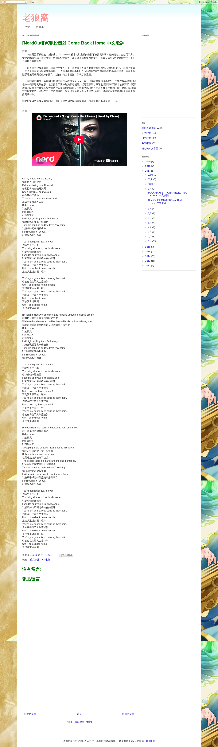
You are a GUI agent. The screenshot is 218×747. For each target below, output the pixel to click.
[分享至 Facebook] (68, 555)
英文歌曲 (34, 559)
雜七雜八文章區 (150, 148)
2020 (148, 161)
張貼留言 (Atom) (83, 722)
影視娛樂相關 (149, 128)
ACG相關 (46, 559)
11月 (150, 179)
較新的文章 (30, 714)
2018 (148, 166)
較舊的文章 (128, 714)
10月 (151, 184)
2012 (148, 265)
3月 (150, 232)
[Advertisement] (79, 680)
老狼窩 (35, 18)
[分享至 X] (65, 555)
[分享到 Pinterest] (71, 555)
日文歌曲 (146, 138)
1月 (150, 241)
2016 (148, 247)
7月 (150, 213)
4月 (150, 227)
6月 (150, 218)
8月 (150, 209)
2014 (148, 256)
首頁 (79, 714)
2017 (148, 171)
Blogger (150, 741)
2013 (148, 261)
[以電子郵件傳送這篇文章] (60, 555)
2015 (148, 251)
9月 (150, 188)
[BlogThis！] (62, 555)
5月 (150, 222)
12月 (151, 175)
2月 (150, 236)
